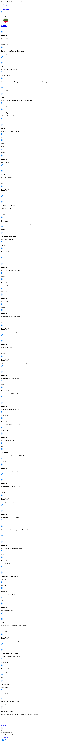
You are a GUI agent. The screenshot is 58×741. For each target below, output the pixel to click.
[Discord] (1, 740)
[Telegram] (5, 740)
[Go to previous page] (1, 12)
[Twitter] (3, 740)
